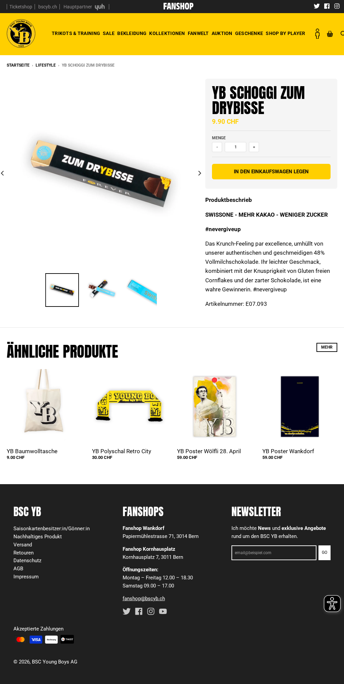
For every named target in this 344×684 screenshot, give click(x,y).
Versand (22, 545)
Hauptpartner (78, 6)
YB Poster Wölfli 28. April (209, 451)
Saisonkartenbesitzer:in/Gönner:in (51, 529)
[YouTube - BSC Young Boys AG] (163, 611)
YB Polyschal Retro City (121, 451)
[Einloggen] (317, 33)
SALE (109, 33)
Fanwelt (198, 33)
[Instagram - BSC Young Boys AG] (337, 6)
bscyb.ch (47, 6)
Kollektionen (167, 33)
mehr (327, 347)
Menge (219, 138)
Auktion (222, 33)
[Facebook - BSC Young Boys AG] (327, 6)
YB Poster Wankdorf (288, 451)
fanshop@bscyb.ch (144, 599)
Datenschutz (27, 560)
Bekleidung (131, 33)
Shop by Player (285, 33)
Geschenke (249, 33)
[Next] (199, 173)
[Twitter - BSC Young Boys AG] (317, 6)
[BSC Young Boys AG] (178, 7)
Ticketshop (20, 6)
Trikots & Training (76, 33)
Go (324, 552)
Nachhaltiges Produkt (37, 537)
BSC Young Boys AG (54, 662)
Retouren (23, 553)
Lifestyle (46, 65)
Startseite (18, 65)
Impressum (26, 577)
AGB (18, 569)
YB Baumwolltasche (32, 451)
